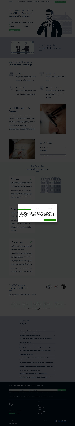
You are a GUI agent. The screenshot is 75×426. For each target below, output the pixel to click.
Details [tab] (37, 208)
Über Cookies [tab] (50, 208)
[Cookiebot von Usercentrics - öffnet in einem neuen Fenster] (52, 205)
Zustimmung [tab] (24, 208)
